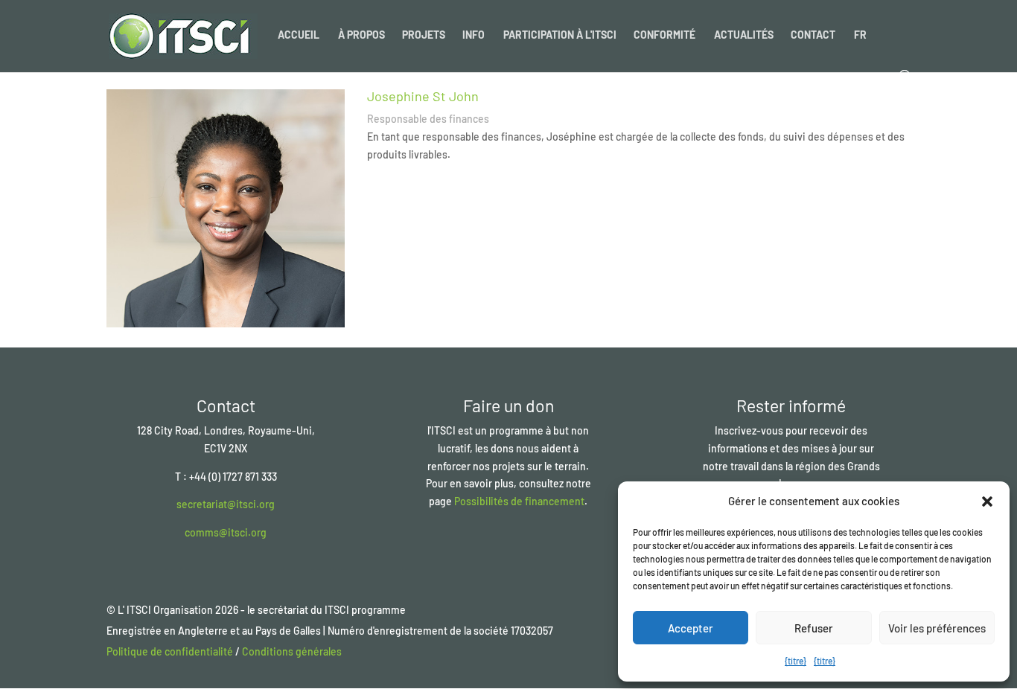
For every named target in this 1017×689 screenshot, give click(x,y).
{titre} (795, 661)
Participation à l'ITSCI (559, 35)
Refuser (813, 628)
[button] (987, 501)
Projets (423, 35)
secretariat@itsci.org (225, 504)
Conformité (664, 35)
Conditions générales (292, 651)
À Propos (361, 35)
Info (473, 35)
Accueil (298, 35)
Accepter (690, 628)
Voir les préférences (937, 628)
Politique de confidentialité (169, 651)
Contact (813, 35)
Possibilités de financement (519, 501)
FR (860, 35)
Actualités (744, 35)
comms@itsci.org (226, 532)
